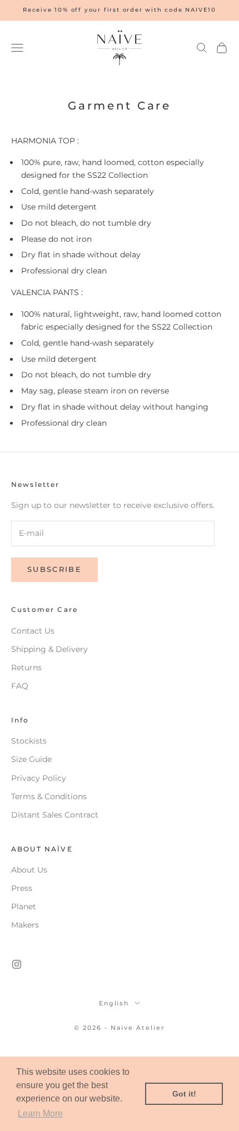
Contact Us (32, 631)
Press (21, 888)
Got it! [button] (184, 1093)
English (114, 1003)
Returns (26, 667)
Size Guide (31, 759)
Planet (23, 906)
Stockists (29, 741)
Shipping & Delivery (49, 649)
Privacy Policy (38, 778)
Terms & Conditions (49, 796)
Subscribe (54, 569)
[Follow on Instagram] (16, 964)
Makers (25, 925)
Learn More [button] (40, 1113)
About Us (29, 870)
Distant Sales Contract (54, 815)
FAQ (19, 686)
